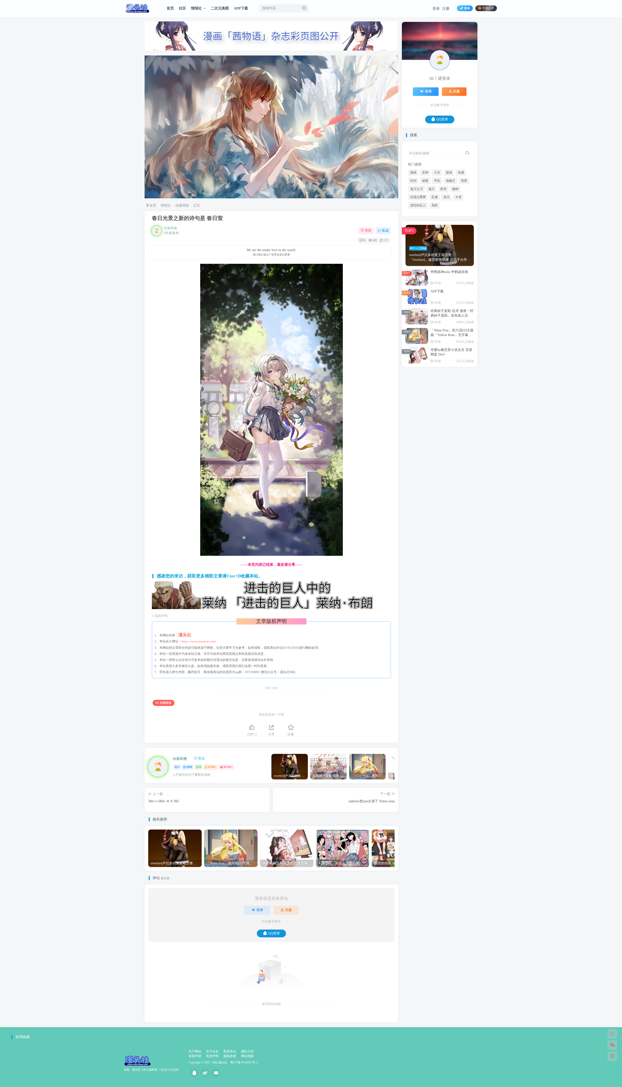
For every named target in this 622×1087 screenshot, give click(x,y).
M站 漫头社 (219, 1062)
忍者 (435, 245)
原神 (425, 220)
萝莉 (443, 237)
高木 (446, 245)
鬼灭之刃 (416, 237)
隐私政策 (230, 1056)
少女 (437, 220)
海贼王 (450, 229)
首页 (170, 8)
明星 (464, 229)
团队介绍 (247, 1051)
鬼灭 (431, 237)
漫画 (413, 220)
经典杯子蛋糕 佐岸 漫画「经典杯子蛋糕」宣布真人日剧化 (452, 363)
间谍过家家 (418, 245)
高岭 (435, 253)
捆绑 (455, 237)
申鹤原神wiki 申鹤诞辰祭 (449, 320)
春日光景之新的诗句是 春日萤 (187, 218)
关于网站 (195, 1051)
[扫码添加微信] (612, 1045)
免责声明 (212, 1056)
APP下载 (241, 8)
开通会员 (488, 8)
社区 (182, 8)
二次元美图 (220, 8)
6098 (189, 767)
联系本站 (230, 1051)
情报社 (196, 8)
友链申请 (195, 1056)
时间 (413, 229)
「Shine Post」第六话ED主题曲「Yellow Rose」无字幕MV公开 (452, 383)
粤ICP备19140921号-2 (244, 1062)
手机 (437, 229)
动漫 (461, 220)
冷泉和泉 (170, 228)
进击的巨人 (418, 253)
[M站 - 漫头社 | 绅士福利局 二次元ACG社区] (137, 1060)
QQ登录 (274, 933)
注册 (445, 8)
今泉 (458, 245)
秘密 (425, 229)
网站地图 (247, 1056)
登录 (436, 8)
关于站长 (212, 1051)
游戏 (449, 220)
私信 (385, 230)
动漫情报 (182, 205)
